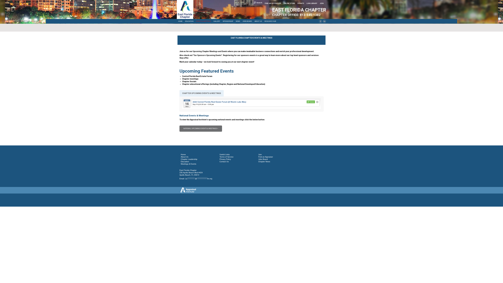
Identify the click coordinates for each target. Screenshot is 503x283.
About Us (184, 157)
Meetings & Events (188, 164)
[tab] (201, 93)
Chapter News (264, 161)
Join (260, 154)
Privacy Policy (225, 159)
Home (183, 154)
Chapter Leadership (189, 159)
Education (185, 161)
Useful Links (225, 154)
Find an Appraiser (265, 157)
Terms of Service (226, 157)
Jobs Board (263, 159)
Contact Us (224, 161)
